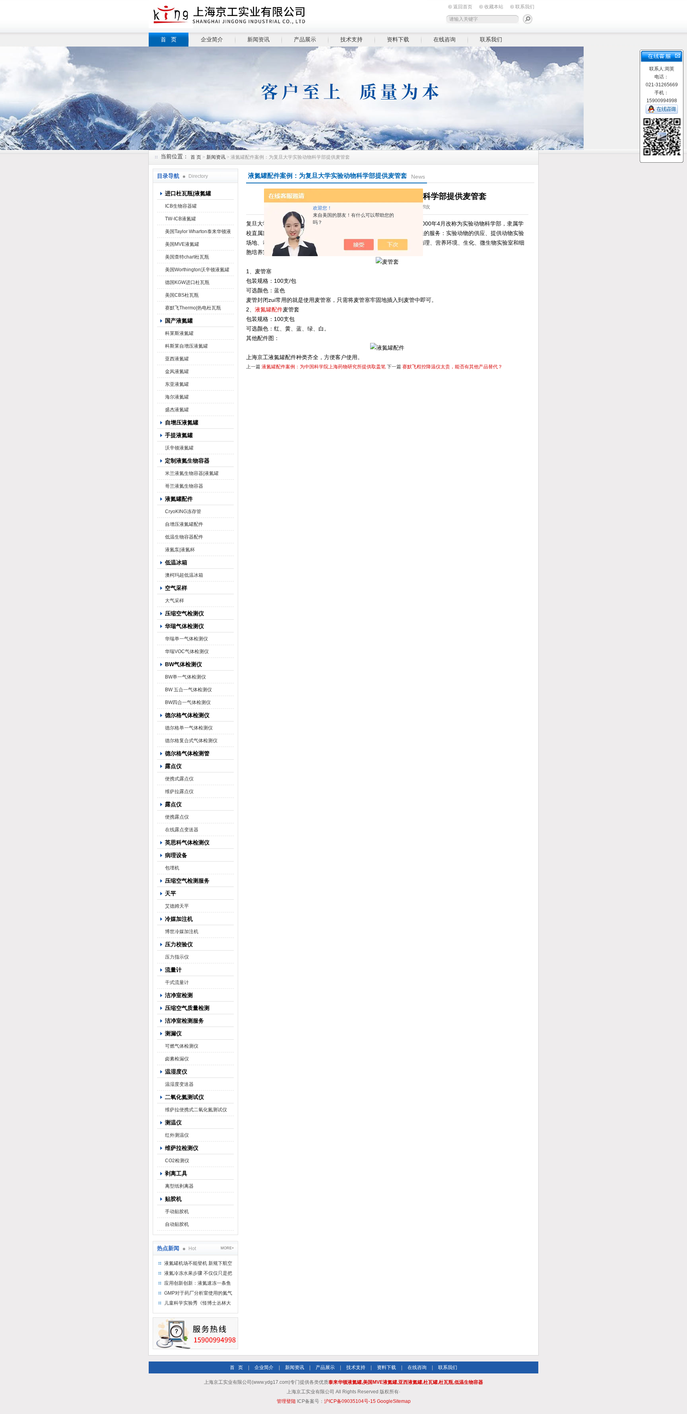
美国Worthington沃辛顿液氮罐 (197, 269)
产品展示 (305, 39)
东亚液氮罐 (177, 384)
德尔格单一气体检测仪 (189, 728)
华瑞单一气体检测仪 (186, 639)
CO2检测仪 (177, 1160)
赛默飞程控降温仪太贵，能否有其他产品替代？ (452, 367)
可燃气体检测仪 (181, 1046)
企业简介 (212, 39)
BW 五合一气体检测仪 (188, 689)
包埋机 (172, 868)
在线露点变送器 (181, 829)
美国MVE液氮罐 (182, 244)
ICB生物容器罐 (181, 206)
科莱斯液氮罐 (179, 333)
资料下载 (398, 39)
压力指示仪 (177, 957)
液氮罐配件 (269, 309)
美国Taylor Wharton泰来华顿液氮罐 (198, 233)
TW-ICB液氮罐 (180, 219)
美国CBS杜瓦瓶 (182, 295)
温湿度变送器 (179, 1084)
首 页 (169, 39)
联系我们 (524, 7)
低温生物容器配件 (184, 537)
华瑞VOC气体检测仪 (187, 651)
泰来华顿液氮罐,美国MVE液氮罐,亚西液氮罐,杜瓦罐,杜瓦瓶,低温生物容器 (405, 1382)
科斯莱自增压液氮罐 (186, 346)
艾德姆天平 (177, 906)
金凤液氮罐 (177, 371)
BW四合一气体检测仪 (188, 702)
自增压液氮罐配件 (184, 524)
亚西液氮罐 (177, 359)
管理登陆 (286, 1401)
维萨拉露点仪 (179, 791)
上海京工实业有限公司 (288, 15)
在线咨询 (444, 39)
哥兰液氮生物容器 (184, 486)
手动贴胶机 (177, 1211)
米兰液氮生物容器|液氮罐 (192, 473)
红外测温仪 (177, 1135)
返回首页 (462, 7)
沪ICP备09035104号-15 (350, 1401)
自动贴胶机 (177, 1224)
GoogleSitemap (394, 1401)
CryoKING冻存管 (183, 511)
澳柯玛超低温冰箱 (184, 575)
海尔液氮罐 (177, 397)
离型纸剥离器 (179, 1186)
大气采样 (174, 600)
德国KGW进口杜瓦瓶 (187, 282)
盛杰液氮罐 (177, 409)
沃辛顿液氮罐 (179, 448)
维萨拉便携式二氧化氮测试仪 (196, 1110)
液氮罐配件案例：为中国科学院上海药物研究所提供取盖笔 (324, 367)
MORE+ (227, 1248)
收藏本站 (493, 7)
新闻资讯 (258, 39)
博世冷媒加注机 (181, 931)
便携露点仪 (177, 817)
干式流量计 (177, 982)
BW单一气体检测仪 (185, 677)
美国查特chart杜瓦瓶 (187, 257)
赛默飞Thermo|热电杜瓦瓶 (193, 308)
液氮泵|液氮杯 (180, 549)
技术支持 (351, 39)
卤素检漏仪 (177, 1059)
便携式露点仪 (179, 779)
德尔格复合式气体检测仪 (191, 740)
